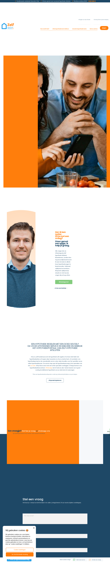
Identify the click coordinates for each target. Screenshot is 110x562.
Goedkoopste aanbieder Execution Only (28, 1)
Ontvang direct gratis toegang (101, 19)
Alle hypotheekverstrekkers (61, 28)
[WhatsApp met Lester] (91, 432)
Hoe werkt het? (44, 28)
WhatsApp (49, 368)
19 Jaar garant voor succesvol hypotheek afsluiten (56, 1)
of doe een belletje (60, 288)
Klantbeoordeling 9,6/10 (80, 1)
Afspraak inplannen (55, 380)
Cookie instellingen (20, 549)
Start (104, 28)
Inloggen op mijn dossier (84, 19)
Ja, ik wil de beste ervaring (20, 554)
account (33, 365)
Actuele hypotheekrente (79, 28)
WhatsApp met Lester (64, 282)
